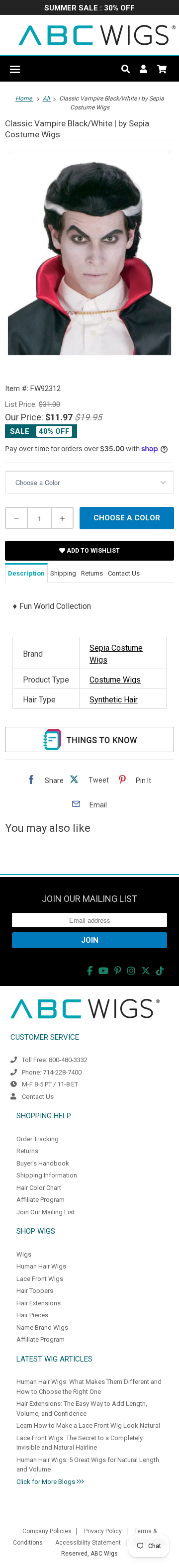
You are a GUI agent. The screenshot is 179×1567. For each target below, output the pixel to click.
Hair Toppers (34, 1290)
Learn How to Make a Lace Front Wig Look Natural (88, 1425)
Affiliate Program (40, 1199)
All (47, 98)
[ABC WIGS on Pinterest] (118, 971)
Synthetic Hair (114, 699)
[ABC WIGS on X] (146, 971)
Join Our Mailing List (45, 1212)
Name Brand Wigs (42, 1327)
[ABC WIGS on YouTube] (103, 971)
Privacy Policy (103, 1531)
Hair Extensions (38, 1303)
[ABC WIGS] (97, 35)
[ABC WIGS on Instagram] (131, 971)
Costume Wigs (115, 680)
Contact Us (38, 1096)
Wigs (23, 1254)
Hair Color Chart (38, 1187)
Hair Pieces (32, 1315)
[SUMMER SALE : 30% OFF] (89, 8)
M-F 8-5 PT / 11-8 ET (50, 1084)
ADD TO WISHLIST (92, 550)
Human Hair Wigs (41, 1266)
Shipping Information (46, 1175)
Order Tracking (37, 1139)
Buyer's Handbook (42, 1163)
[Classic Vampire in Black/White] (89, 253)
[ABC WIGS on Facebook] (90, 971)
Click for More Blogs (46, 1481)
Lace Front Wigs (39, 1278)
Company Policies (47, 1531)
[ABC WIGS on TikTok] (160, 971)
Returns (27, 1151)
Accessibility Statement (88, 1542)
